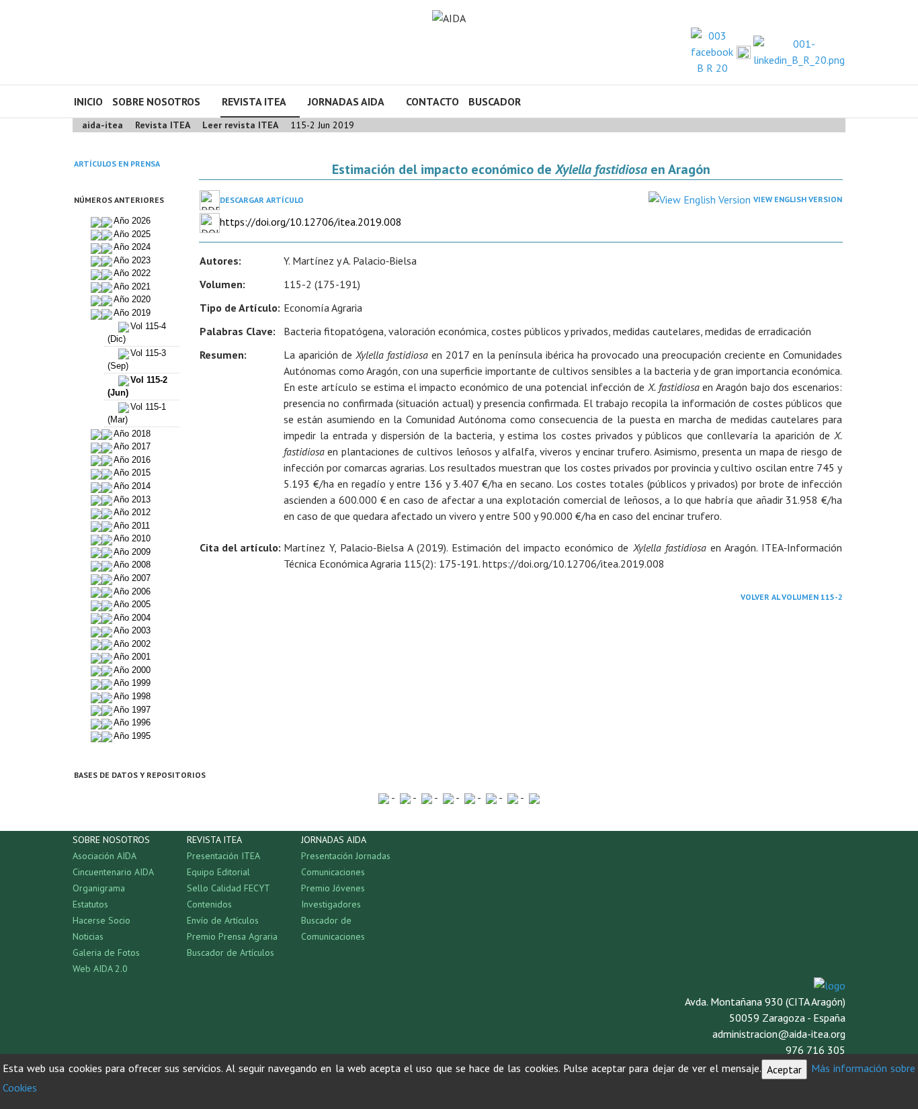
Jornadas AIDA (346, 101)
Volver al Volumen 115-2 (792, 597)
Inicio (88, 101)
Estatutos (90, 904)
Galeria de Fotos (106, 952)
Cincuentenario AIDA (113, 872)
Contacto (432, 101)
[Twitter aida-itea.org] (744, 51)
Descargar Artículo (262, 200)
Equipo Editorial (218, 872)
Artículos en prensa (117, 164)
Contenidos (209, 904)
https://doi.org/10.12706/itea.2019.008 (311, 221)
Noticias (88, 936)
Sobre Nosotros (156, 101)
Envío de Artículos (223, 920)
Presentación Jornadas (345, 856)
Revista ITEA (254, 101)
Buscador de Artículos (230, 952)
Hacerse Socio (101, 920)
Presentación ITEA (223, 856)
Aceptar (784, 1069)
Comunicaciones (333, 872)
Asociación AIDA (104, 856)
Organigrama (99, 888)
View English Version (797, 199)
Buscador (494, 101)
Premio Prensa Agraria (232, 936)
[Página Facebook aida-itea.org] (712, 50)
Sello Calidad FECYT (228, 888)
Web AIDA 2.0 (100, 969)
